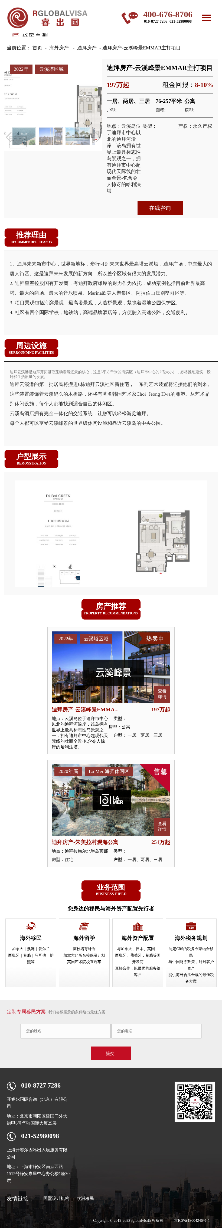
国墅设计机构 (56, 1198)
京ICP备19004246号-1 (192, 1221)
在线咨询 (160, 208)
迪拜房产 (87, 48)
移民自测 (35, 36)
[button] (97, 137)
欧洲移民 (85, 1198)
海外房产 (59, 48)
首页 (37, 48)
